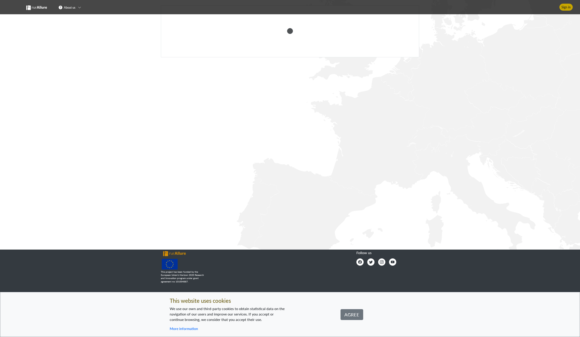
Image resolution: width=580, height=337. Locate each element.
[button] (71, 7)
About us (69, 7)
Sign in (566, 7)
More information (184, 328)
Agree (351, 314)
